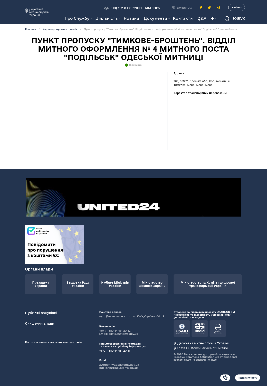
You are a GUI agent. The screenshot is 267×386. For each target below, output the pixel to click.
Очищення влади (40, 323)
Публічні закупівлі (41, 313)
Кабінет (236, 7)
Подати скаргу (247, 377)
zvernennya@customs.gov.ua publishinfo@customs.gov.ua (119, 366)
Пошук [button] (237, 18)
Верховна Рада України (77, 284)
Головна (30, 29)
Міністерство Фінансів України (152, 284)
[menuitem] (131, 18)
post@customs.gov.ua (123, 333)
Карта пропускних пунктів (59, 29)
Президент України (40, 284)
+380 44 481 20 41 (118, 350)
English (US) (184, 7)
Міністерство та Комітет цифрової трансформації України (208, 284)
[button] (132, 8)
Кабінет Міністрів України (115, 284)
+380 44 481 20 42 (119, 330)
